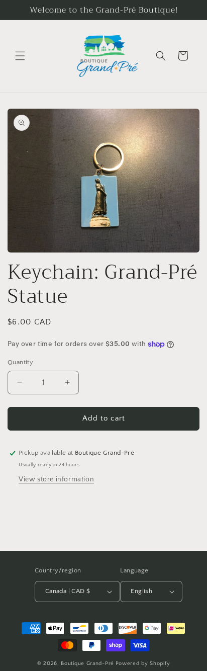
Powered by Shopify (143, 663)
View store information (56, 479)
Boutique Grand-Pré (87, 663)
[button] (20, 56)
